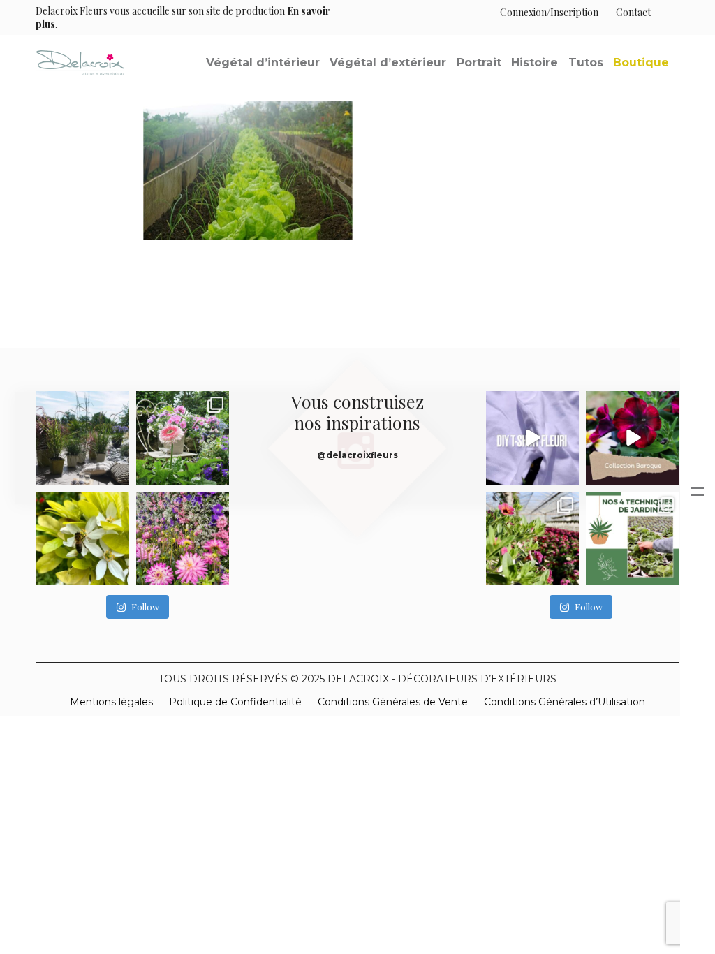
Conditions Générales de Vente (393, 702)
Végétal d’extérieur (388, 62)
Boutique (641, 62)
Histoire (534, 62)
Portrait (479, 62)
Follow (145, 606)
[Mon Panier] (665, 12)
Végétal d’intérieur (263, 62)
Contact (633, 12)
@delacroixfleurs (357, 455)
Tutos (585, 62)
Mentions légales (111, 702)
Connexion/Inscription (549, 12)
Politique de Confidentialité (235, 702)
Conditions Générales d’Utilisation (564, 702)
